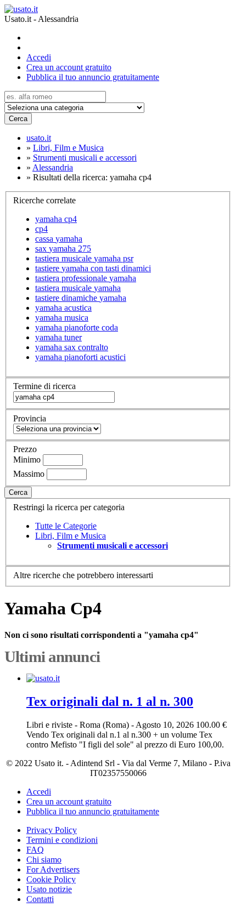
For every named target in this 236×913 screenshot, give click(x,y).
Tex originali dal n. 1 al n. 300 (109, 701)
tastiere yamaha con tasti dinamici (93, 268)
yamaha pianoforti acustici (80, 357)
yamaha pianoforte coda (76, 327)
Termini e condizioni (62, 839)
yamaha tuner (58, 337)
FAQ (35, 849)
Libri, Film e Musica (70, 535)
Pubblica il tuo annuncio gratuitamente (92, 77)
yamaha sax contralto (71, 347)
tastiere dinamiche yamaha (80, 298)
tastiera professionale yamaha (85, 278)
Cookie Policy (51, 879)
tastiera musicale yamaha (78, 288)
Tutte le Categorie (66, 525)
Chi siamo (43, 859)
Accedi (38, 57)
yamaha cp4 (56, 219)
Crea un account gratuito (68, 67)
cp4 (41, 228)
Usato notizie (49, 889)
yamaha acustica (63, 307)
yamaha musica (61, 317)
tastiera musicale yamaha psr (84, 258)
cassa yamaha (58, 238)
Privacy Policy (51, 830)
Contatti (40, 899)
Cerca (18, 119)
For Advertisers (53, 869)
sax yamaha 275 (63, 248)
